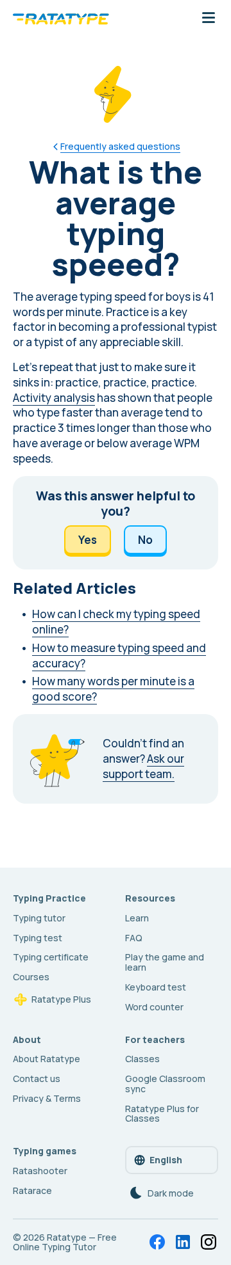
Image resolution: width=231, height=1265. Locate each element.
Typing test (37, 938)
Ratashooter (40, 1171)
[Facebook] (157, 1242)
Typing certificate (51, 957)
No (145, 539)
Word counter (154, 1007)
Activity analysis (54, 397)
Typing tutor (39, 918)
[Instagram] (208, 1242)
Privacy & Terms (47, 1098)
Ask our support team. (143, 766)
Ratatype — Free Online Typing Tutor (65, 1242)
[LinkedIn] (183, 1242)
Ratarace (32, 1190)
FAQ (133, 938)
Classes (142, 1059)
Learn (137, 918)
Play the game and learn (164, 962)
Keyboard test (155, 987)
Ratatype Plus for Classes (162, 1113)
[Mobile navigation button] (208, 18)
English (166, 1160)
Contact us (36, 1078)
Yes (87, 539)
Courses (31, 977)
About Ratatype (46, 1059)
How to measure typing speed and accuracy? (119, 655)
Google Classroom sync (165, 1083)
